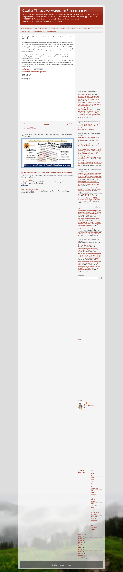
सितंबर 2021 (81, 538)
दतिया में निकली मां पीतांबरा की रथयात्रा (86, 245)
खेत (92, 490)
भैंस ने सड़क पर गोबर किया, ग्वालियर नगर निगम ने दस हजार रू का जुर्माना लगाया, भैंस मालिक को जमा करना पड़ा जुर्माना (89, 126)
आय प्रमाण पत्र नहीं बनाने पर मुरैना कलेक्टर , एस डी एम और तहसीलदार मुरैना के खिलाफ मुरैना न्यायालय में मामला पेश (90, 164)
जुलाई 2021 (81, 542)
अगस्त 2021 (81, 540)
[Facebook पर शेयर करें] (40, 69)
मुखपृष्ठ (79, 339)
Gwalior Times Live (38, 31)
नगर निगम (93, 495)
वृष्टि (92, 525)
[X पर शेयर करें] (38, 69)
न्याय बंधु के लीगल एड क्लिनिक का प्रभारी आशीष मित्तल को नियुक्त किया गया (88, 144)
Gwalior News (65, 29)
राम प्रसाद (93, 518)
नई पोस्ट (24, 124)
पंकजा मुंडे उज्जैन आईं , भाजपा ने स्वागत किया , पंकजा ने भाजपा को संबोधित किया (88, 108)
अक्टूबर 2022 (81, 534)
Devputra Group (25, 31)
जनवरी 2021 (81, 553)
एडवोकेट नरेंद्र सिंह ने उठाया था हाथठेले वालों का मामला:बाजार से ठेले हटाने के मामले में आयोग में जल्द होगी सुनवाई (89, 139)
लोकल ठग (93, 523)
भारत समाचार (27, 71)
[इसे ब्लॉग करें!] (37, 69)
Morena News (76, 29)
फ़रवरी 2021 (81, 551)
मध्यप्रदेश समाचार (35, 71)
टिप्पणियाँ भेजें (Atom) (32, 128)
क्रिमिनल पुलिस (94, 488)
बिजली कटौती (94, 501)
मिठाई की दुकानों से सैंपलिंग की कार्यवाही (30, 189)
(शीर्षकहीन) (31, 180)
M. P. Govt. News (26, 29)
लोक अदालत (94, 520)
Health (93, 529)
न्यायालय (93, 497)
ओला (92, 482)
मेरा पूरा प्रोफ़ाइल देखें (90, 405)
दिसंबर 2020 (81, 555)
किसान (92, 484)
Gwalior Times (51, 31)
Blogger (62, 565)
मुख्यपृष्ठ (46, 124)
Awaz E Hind (86, 29)
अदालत (92, 473)
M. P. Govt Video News (41, 29)
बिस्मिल (92, 503)
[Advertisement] (90, 61)
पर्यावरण (93, 499)
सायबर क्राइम (94, 527)
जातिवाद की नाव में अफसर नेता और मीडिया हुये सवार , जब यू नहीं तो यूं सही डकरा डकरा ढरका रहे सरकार (89, 263)
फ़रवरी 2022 (81, 536)
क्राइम (92, 486)
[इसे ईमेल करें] (35, 69)
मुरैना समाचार (43, 71)
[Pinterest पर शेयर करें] (42, 69)
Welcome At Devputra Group (86, 129)
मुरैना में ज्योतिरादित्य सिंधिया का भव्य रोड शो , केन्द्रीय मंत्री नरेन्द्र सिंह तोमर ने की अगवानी (88, 249)
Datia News (54, 29)
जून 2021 (80, 545)
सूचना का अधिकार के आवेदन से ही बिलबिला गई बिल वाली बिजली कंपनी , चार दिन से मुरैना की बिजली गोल (89, 234)
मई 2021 (80, 547)
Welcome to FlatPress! (84, 94)
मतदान (92, 507)
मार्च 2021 (80, 549)
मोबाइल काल (94, 516)
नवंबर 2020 (80, 558)
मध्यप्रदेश (93, 510)
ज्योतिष (92, 492)
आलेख (92, 477)
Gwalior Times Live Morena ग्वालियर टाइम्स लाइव (54, 10)
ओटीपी (92, 479)
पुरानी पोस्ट (70, 124)
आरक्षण (92, 475)
